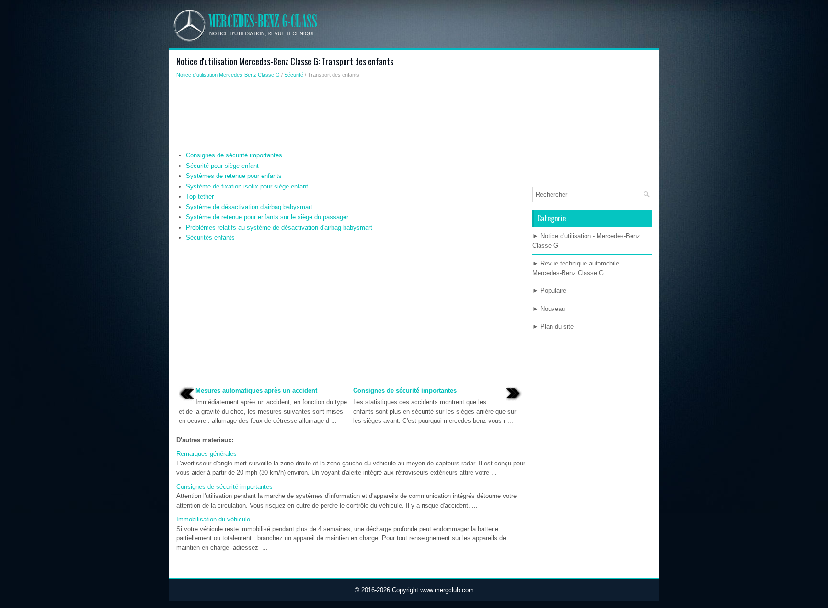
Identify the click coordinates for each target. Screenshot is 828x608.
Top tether (200, 196)
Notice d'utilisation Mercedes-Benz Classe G (228, 74)
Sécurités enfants (210, 237)
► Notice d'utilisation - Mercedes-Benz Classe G (586, 240)
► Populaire (549, 290)
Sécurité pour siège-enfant (222, 165)
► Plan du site (553, 326)
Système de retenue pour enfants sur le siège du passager (267, 217)
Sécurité (293, 74)
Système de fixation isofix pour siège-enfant (247, 186)
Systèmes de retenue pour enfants (234, 175)
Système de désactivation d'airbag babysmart (249, 206)
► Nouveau (548, 308)
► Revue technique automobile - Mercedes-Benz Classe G (577, 268)
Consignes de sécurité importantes (234, 155)
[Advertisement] (350, 117)
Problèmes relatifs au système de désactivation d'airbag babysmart (279, 227)
